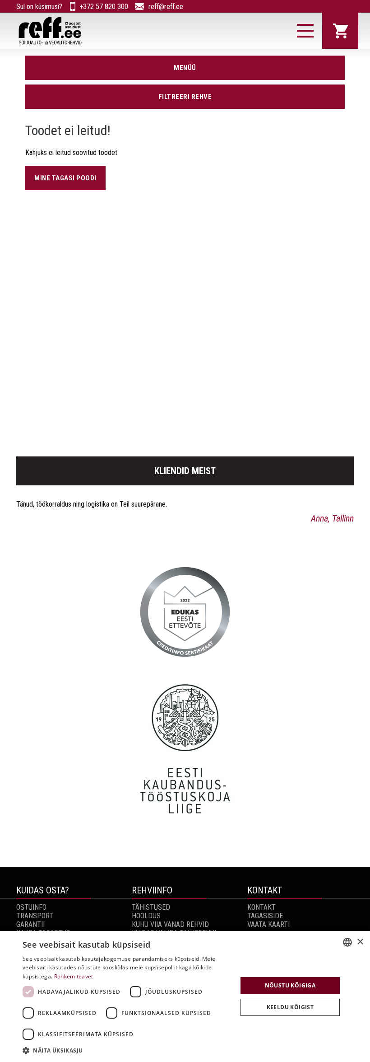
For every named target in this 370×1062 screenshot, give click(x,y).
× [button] (359, 942)
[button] (127, 1050)
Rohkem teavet (73, 976)
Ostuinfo (31, 907)
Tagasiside (265, 916)
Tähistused (151, 907)
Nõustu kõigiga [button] (290, 985)
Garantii (30, 924)
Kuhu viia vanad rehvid (170, 924)
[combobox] (347, 942)
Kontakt (261, 907)
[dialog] (185, 996)
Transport (34, 916)
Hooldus (146, 916)
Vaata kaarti (268, 924)
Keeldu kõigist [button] (290, 1007)
